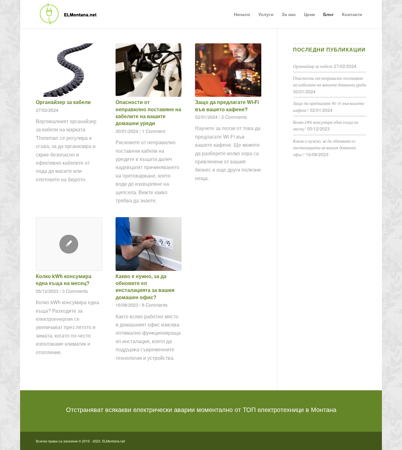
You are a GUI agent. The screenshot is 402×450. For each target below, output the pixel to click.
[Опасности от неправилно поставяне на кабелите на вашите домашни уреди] (149, 70)
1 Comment (153, 131)
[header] (66, 14)
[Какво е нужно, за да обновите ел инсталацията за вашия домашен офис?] (149, 244)
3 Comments (75, 291)
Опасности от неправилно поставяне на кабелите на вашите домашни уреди (148, 112)
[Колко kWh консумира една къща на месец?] (69, 244)
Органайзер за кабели (63, 102)
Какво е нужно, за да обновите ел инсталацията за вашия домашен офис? (145, 286)
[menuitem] (242, 14)
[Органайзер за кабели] (69, 70)
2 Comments (234, 116)
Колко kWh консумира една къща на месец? (63, 279)
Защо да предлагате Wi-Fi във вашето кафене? (227, 105)
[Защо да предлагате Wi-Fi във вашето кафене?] (228, 70)
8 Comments (154, 304)
